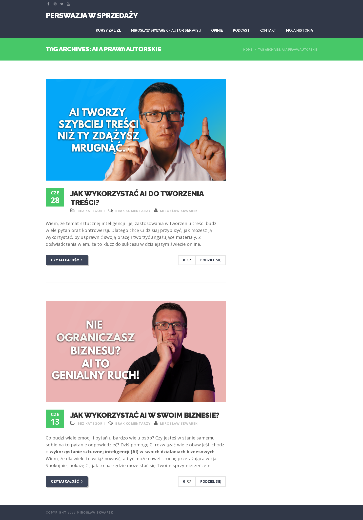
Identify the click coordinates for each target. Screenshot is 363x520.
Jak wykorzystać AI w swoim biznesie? (144, 415)
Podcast (241, 30)
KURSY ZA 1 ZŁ (108, 30)
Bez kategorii (91, 210)
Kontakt (268, 30)
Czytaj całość (65, 260)
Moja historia (299, 30)
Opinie (217, 30)
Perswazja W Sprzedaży (92, 15)
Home (248, 49)
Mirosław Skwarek (179, 210)
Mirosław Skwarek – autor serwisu (166, 30)
